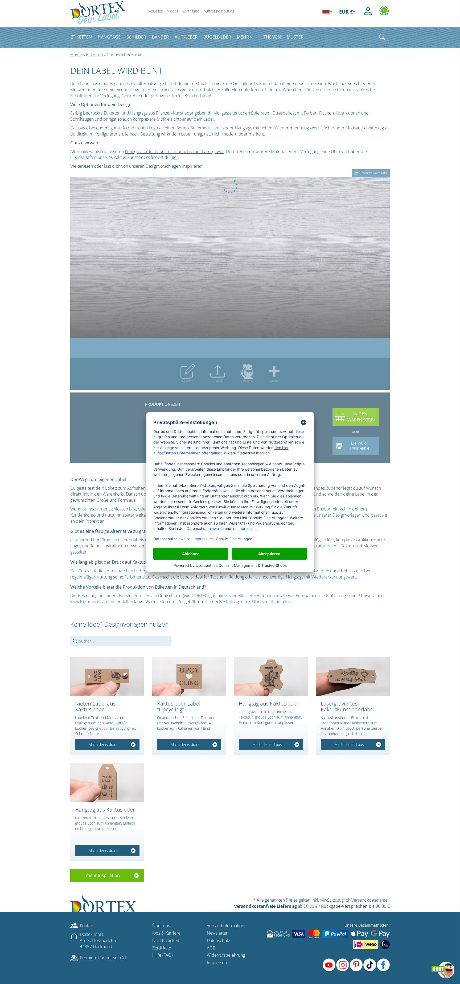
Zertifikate (191, 11)
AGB (211, 948)
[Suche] (382, 37)
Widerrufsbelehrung (226, 955)
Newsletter (217, 933)
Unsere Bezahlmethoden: (367, 925)
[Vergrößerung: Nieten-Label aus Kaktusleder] (107, 676)
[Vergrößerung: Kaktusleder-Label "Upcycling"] (189, 676)
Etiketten (94, 55)
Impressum (217, 962)
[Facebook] (383, 964)
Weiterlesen (81, 166)
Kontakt (87, 925)
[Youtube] (329, 964)
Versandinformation (225, 925)
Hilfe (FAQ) (162, 955)
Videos (172, 11)
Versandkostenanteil (370, 900)
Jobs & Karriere (166, 933)
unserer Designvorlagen (339, 515)
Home (76, 55)
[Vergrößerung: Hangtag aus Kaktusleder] (271, 676)
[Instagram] (342, 964)
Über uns (161, 925)
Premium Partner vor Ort (103, 958)
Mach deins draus (103, 744)
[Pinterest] (356, 964)
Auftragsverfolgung (219, 11)
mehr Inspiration (103, 875)
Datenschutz (218, 940)
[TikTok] (369, 964)
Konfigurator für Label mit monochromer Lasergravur (174, 151)
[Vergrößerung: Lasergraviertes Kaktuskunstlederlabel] (353, 676)
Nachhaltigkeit (165, 940)
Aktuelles (155, 11)
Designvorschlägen (163, 166)
